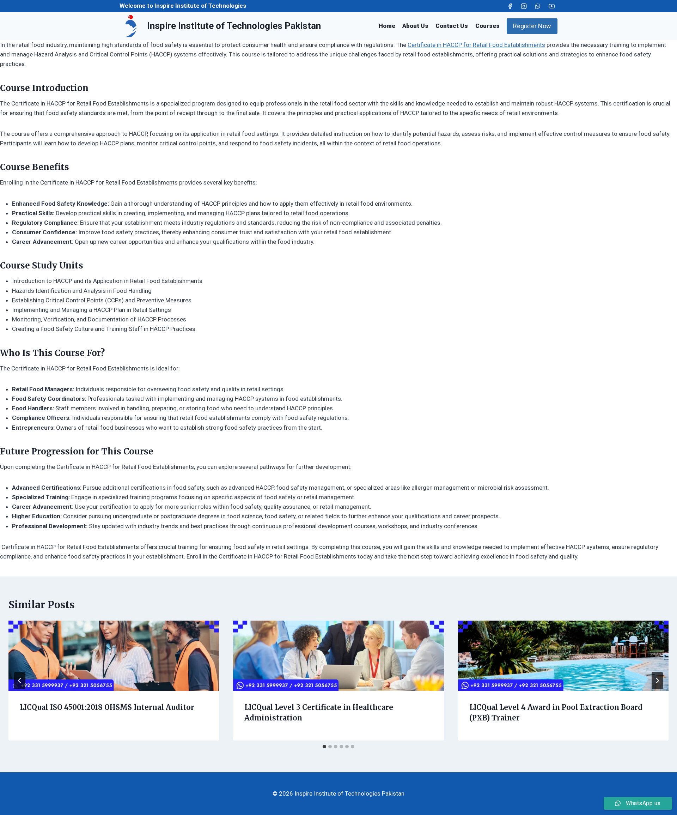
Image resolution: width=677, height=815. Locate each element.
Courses (487, 25)
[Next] (657, 680)
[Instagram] (524, 6)
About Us (415, 25)
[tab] (324, 746)
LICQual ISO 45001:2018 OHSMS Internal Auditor (107, 707)
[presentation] (113, 656)
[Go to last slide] (19, 680)
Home (387, 25)
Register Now (532, 26)
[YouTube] (551, 6)
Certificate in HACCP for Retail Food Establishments (476, 44)
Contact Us (451, 25)
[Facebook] (510, 6)
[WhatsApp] (538, 6)
